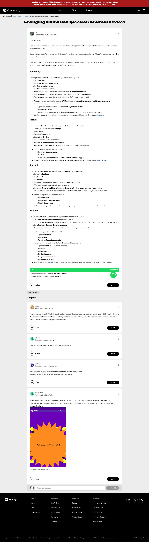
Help (59, 10)
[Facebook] (141, 500)
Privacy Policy (33, 538)
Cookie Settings (45, 538)
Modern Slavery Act (80, 538)
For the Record (36, 512)
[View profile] (32, 33)
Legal (6, 538)
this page (100, 115)
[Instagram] (128, 500)
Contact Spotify (77, 517)
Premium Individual (99, 503)
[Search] (131, 10)
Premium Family (98, 512)
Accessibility (67, 538)
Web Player (76, 507)
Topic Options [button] (32, 293)
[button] (118, 33)
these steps (87, 4)
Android (25, 16)
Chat (74, 10)
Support (75, 503)
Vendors (54, 521)
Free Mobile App (78, 512)
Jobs (32, 507)
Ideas (89, 10)
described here (102, 160)
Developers (55, 507)
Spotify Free (97, 521)
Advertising (55, 512)
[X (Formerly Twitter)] (135, 500)
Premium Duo (98, 507)
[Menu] (144, 10)
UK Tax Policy (93, 538)
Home (14, 16)
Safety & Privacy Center (18, 538)
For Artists (55, 503)
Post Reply (112, 488)
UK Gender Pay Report (107, 538)
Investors (54, 517)
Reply (113, 285)
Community (13, 10)
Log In (138, 10)
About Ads (57, 538)
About (33, 503)
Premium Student (99, 517)
